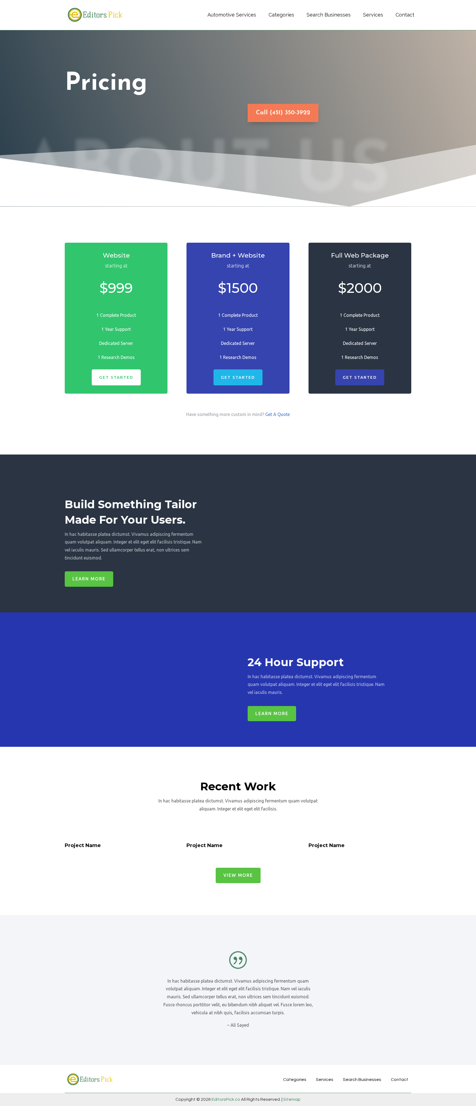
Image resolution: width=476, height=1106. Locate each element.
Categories (281, 15)
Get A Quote (277, 414)
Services (373, 15)
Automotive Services (231, 15)
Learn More (89, 578)
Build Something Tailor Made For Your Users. (131, 511)
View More (238, 875)
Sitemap (291, 1099)
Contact (405, 15)
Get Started (116, 377)
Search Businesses (329, 15)
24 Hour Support (297, 662)
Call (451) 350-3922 (283, 113)
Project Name (83, 845)
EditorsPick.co (226, 1099)
